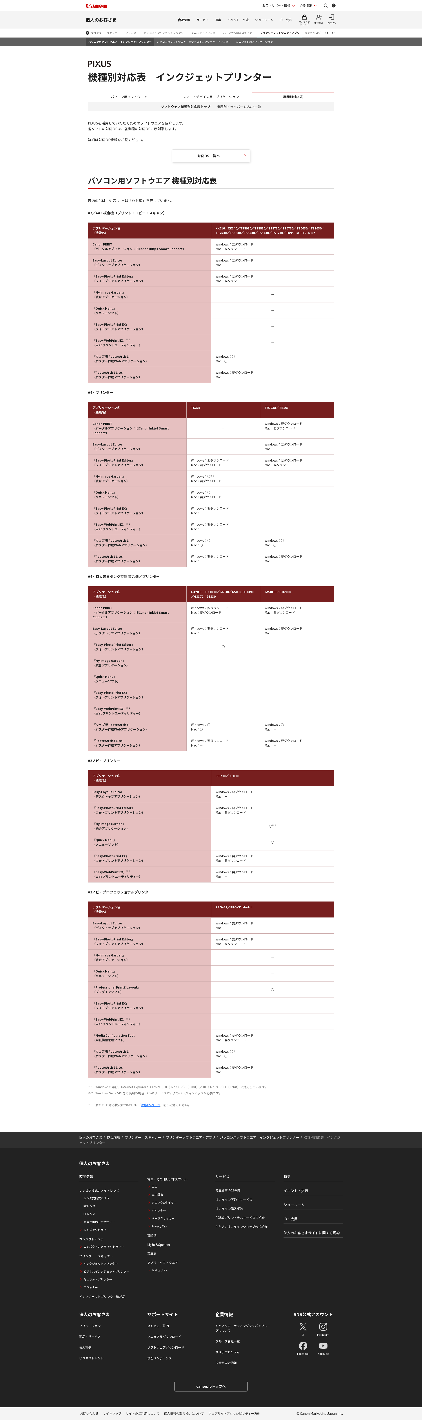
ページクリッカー (163, 1218)
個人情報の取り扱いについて (184, 1413)
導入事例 (85, 1347)
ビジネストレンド (91, 1358)
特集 (218, 20)
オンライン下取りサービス (233, 1199)
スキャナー (91, 1287)
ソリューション (90, 1326)
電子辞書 (157, 1195)
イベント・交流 (238, 20)
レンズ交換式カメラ (96, 1198)
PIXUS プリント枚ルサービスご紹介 (240, 1217)
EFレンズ (89, 1214)
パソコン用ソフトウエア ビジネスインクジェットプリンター (194, 41)
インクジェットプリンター (101, 1263)
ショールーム (264, 20)
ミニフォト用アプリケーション (254, 41)
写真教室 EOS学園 (227, 1190)
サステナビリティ (227, 1352)
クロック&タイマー (164, 1202)
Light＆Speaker (158, 1244)
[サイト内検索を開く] (325, 5)
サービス (202, 20)
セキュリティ (160, 1270)
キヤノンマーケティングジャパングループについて (242, 1328)
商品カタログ (313, 32)
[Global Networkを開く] (333, 5)
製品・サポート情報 (276, 5)
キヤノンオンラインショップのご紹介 (241, 1226)
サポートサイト (162, 1314)
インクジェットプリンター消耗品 (102, 1296)
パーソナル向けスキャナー (239, 32)
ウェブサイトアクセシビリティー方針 (234, 1413)
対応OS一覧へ (208, 155)
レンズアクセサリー (96, 1230)
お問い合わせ (89, 1413)
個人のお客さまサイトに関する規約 (312, 1232)
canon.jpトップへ (211, 1386)
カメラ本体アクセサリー (99, 1222)
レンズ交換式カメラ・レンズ (99, 1190)
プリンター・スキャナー (105, 33)
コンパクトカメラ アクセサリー (104, 1247)
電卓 (154, 1187)
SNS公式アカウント (313, 1314)
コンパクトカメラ (91, 1239)
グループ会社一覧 (227, 1341)
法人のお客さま (94, 1314)
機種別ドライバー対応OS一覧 (239, 106)
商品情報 (184, 20)
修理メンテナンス (159, 1358)
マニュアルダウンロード (164, 1336)
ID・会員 (286, 20)
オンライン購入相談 (229, 1208)
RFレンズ (89, 1206)
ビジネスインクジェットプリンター (165, 32)
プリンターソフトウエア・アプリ (280, 32)
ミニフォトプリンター (204, 32)
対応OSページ (150, 1105)
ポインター (159, 1210)
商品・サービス (90, 1336)
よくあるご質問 (158, 1326)
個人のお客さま (101, 19)
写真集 (151, 1253)
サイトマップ (112, 1413)
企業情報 (306, 5)
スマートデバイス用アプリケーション (211, 96)
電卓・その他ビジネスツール (167, 1179)
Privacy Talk (159, 1226)
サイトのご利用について (143, 1413)
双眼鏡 (151, 1235)
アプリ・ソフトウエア (162, 1262)
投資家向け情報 (226, 1362)
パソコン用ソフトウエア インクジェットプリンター (120, 41)
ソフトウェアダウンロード (165, 1347)
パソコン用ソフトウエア (129, 96)
